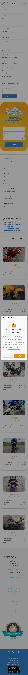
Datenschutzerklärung (14, 349)
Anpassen (8, 356)
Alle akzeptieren (19, 356)
